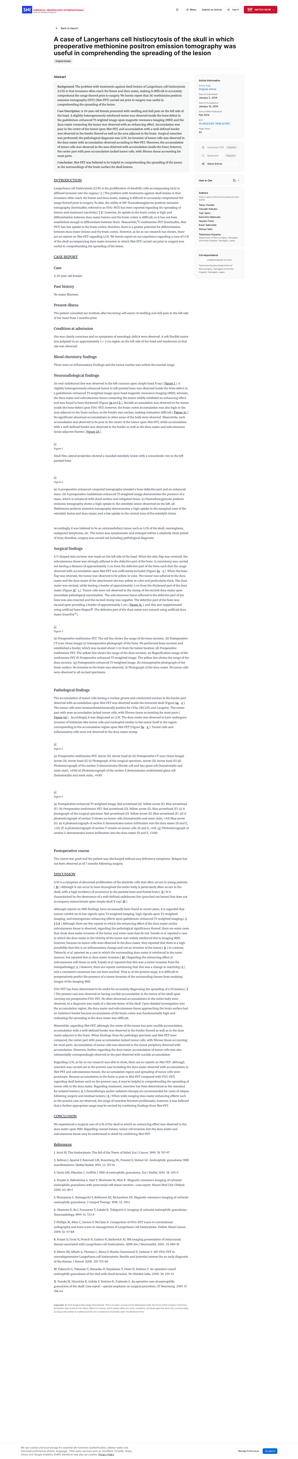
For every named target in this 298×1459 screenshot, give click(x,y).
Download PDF (221, 147)
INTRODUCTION (68, 180)
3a (158, 571)
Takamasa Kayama (210, 234)
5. (55, 1197)
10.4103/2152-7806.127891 (214, 123)
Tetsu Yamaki (206, 204)
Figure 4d (60, 717)
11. (55, 1281)
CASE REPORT (66, 257)
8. (55, 1239)
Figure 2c (180, 412)
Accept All (270, 1451)
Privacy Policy (106, 1454)
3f (74, 590)
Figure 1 (170, 383)
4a (177, 703)
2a (111, 402)
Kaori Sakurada (207, 224)
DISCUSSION (64, 874)
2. (55, 1160)
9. (55, 1252)
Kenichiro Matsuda (209, 216)
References (63, 1144)
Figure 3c (136, 604)
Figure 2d (93, 431)
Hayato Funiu (206, 220)
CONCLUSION (65, 1116)
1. (55, 1152)
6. (55, 1209)
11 (162, 892)
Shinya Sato (205, 229)
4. (55, 1180)
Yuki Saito (204, 213)
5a (143, 727)
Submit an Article (212, 9)
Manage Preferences (248, 1451)
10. (55, 1269)
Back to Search (69, 28)
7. (55, 1222)
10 (57, 887)
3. (55, 1172)
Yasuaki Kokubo (208, 208)
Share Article (214, 163)
